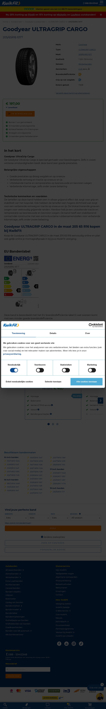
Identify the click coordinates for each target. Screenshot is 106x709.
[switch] (40, 370)
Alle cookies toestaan (86, 381)
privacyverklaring (12, 354)
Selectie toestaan (53, 381)
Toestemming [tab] (18, 333)
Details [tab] (53, 333)
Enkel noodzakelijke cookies (19, 381)
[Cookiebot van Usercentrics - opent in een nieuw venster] (91, 325)
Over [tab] (87, 333)
